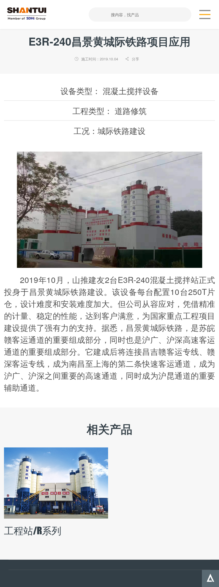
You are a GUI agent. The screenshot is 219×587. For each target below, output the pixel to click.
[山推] (29, 13)
